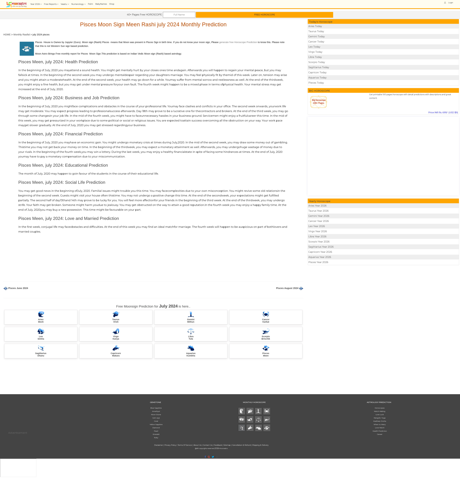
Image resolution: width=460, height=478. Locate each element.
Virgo (317, 231)
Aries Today (315, 26)
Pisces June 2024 (18, 288)
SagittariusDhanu (40, 354)
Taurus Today (316, 31)
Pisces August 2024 (287, 288)
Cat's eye (156, 418)
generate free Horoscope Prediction (238, 42)
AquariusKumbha (191, 354)
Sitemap (227, 445)
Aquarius (319, 257)
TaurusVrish (115, 320)
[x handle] (213, 456)
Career (379, 434)
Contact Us (207, 445)
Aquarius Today (317, 77)
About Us (197, 445)
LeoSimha (41, 337)
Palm (90, 4)
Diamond (156, 428)
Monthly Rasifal (21, 34)
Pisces (318, 262)
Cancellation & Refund (241, 445)
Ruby (156, 438)
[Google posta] (209, 456)
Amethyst (156, 411)
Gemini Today (316, 36)
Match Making (379, 411)
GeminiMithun (190, 320)
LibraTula (190, 337)
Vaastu (64, 4)
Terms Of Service (185, 445)
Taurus (318, 210)
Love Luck (380, 414)
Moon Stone (156, 414)
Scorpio (319, 241)
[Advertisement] (75, 258)
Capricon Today (317, 72)
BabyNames (101, 4)
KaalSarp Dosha (379, 421)
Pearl (156, 431)
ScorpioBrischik (266, 337)
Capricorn (320, 251)
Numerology (77, 4)
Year (35, 4)
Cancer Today (316, 41)
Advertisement (17, 432)
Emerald (156, 434)
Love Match (379, 428)
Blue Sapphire (156, 408)
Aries (317, 205)
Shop (111, 4)
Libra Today (315, 57)
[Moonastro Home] (17, 3)
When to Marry (380, 424)
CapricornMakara (116, 354)
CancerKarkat (265, 320)
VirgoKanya (116, 337)
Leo (316, 226)
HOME (7, 34)
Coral (156, 421)
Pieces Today (316, 82)
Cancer (318, 221)
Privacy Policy (170, 445)
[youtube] (217, 456)
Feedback (218, 445)
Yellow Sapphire (156, 424)
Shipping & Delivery (260, 445)
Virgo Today (315, 51)
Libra (317, 236)
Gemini (318, 215)
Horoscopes (380, 408)
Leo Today (314, 46)
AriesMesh (41, 320)
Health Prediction (380, 431)
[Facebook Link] (205, 456)
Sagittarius (321, 246)
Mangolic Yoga (379, 418)
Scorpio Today (316, 62)
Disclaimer (158, 445)
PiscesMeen (265, 354)
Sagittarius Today (318, 67)
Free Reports (50, 4)
